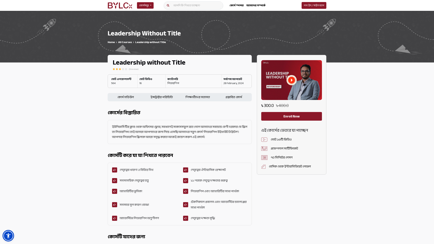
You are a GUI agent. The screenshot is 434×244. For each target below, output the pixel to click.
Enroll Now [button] (291, 116)
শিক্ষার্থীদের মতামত (197, 97)
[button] (291, 80)
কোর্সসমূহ (144, 5)
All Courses (125, 42)
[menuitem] (236, 5)
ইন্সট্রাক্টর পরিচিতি (162, 97)
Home (111, 42)
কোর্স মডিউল (125, 97)
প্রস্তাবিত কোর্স (233, 97)
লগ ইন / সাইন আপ (314, 5)
